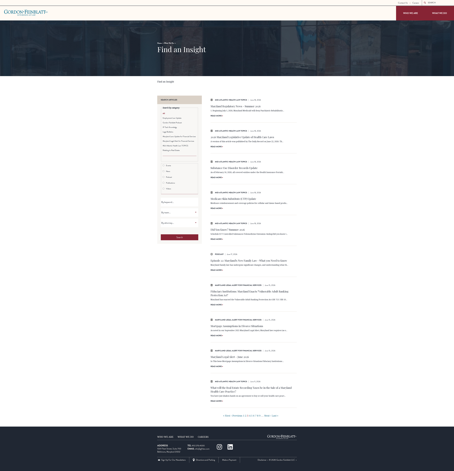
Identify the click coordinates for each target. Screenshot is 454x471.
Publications (170, 182)
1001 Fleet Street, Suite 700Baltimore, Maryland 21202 (169, 450)
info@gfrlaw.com (202, 448)
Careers (415, 2)
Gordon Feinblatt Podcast (172, 122)
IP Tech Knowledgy (170, 127)
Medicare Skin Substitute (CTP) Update (233, 199)
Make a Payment (229, 459)
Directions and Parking (205, 459)
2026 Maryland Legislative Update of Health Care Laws (242, 137)
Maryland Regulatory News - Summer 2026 (236, 106)
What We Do (439, 13)
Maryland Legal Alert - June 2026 (230, 357)
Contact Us (403, 2)
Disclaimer (262, 460)
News (168, 171)
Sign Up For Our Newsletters (173, 459)
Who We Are (410, 13)
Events (168, 165)
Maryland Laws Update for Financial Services (179, 136)
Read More (216, 115)
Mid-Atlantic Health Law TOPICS (175, 145)
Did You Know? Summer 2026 (228, 229)
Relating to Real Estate (171, 150)
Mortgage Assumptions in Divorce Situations (237, 326)
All (164, 113)
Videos (168, 188)
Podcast (169, 177)
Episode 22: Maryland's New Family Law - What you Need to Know (249, 260)
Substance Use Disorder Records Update (234, 168)
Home (159, 43)
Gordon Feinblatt (13, 12)
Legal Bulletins (168, 131)
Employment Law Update (172, 118)
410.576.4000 (198, 445)
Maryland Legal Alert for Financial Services (178, 141)
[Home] (282, 437)
